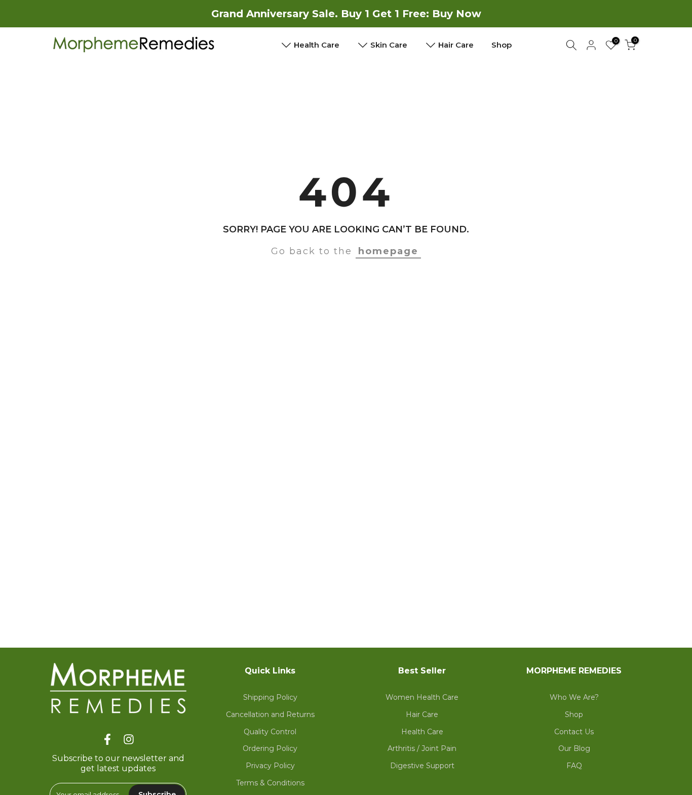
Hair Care (459, 43)
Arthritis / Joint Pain (422, 748)
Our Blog (574, 748)
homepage (388, 251)
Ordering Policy (270, 748)
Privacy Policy (270, 765)
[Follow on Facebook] (107, 739)
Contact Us (574, 731)
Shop (501, 45)
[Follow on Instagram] (128, 739)
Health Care (320, 43)
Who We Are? (574, 697)
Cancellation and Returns (270, 714)
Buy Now (456, 14)
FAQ (574, 765)
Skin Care (392, 43)
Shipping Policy (270, 697)
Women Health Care (422, 697)
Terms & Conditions (270, 782)
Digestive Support (422, 765)
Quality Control (270, 731)
